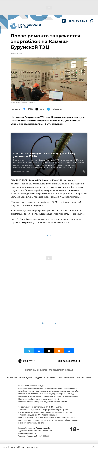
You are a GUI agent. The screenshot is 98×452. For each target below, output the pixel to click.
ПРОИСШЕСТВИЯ (56, 370)
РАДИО (38, 378)
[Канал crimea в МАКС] (69, 350)
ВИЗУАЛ (69, 370)
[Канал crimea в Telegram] (29, 350)
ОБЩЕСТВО (42, 370)
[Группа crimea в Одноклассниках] (59, 350)
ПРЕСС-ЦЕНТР (25, 378)
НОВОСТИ (12, 378)
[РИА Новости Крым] (25, 26)
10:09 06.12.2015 (16, 53)
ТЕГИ (88, 378)
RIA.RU (80, 378)
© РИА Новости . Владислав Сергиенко (23, 103)
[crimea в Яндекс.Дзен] (49, 350)
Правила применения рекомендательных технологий (42, 401)
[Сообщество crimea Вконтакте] (39, 350)
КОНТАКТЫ (49, 378)
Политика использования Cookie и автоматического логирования (48, 396)
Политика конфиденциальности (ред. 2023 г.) (38, 399)
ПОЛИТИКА (30, 370)
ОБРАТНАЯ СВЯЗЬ (66, 378)
